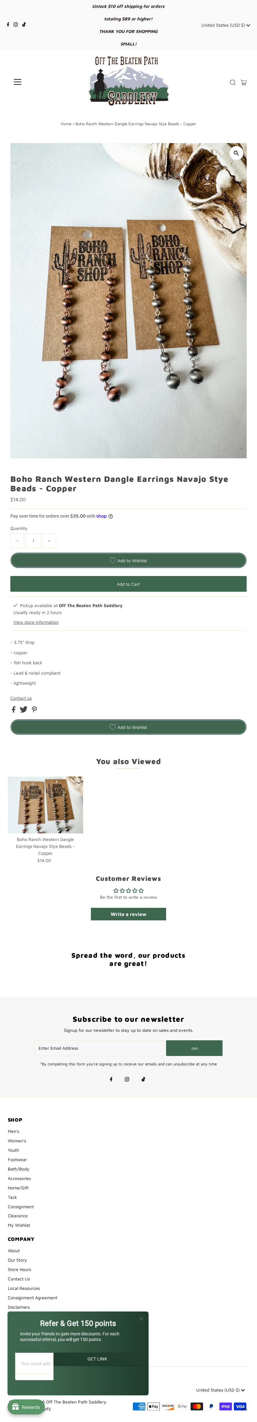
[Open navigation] (38, 82)
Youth (13, 1150)
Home (66, 123)
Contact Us (19, 1278)
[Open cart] (244, 81)
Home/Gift (18, 1187)
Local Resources (24, 1288)
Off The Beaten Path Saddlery (76, 1401)
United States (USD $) (224, 25)
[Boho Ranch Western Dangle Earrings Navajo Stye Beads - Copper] (45, 805)
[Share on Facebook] (14, 711)
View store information (36, 622)
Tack (12, 1197)
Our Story (17, 1260)
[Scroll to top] (244, 1409)
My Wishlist (19, 1225)
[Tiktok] (24, 25)
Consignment (21, 1206)
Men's (13, 1131)
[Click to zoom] (236, 153)
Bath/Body (18, 1169)
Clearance (18, 1215)
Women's (17, 1140)
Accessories (19, 1178)
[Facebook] (8, 25)
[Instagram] (15, 25)
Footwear (17, 1159)
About (14, 1250)
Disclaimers (19, 1307)
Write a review (128, 914)
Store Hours (19, 1269)
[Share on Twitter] (24, 711)
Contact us (21, 698)
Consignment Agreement (32, 1297)
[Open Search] (233, 82)
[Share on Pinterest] (34, 711)
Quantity (19, 528)
